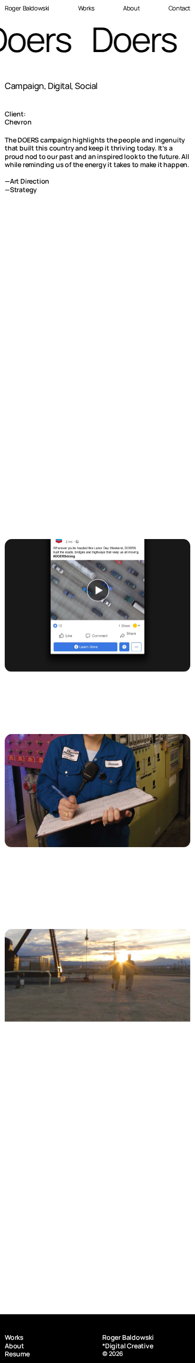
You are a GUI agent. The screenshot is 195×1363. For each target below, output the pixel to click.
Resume (17, 1353)
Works (14, 1337)
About (14, 1345)
